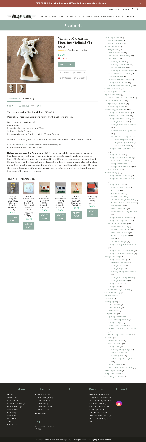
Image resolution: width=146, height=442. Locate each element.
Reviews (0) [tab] (28, 99)
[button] (130, 16)
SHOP (10, 106)
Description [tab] (14, 99)
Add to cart (66, 64)
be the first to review (78, 50)
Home (10, 394)
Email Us (42, 414)
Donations (12, 418)
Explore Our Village (16, 403)
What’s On (12, 397)
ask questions (24, 145)
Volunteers (12, 415)
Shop (9, 421)
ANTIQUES (24, 106)
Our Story (11, 412)
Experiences (12, 400)
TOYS (38, 106)
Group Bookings (14, 407)
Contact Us (12, 424)
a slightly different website (100, 439)
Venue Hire (12, 409)
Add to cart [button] (13, 219)
